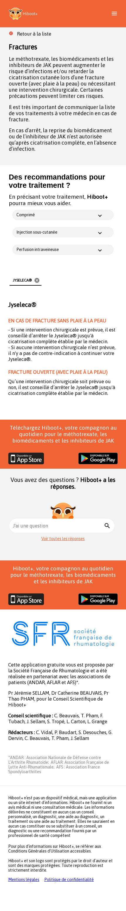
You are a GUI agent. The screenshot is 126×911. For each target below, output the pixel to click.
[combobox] (58, 525)
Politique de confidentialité (69, 879)
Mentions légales (23, 879)
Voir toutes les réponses (63, 538)
